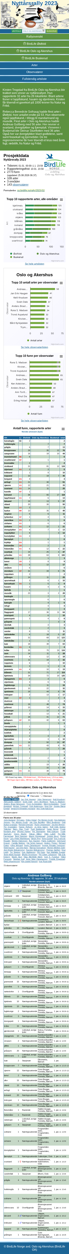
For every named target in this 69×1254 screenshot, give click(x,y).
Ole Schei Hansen (35, 843)
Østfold (16, 31)
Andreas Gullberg (11, 799)
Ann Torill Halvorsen (45, 809)
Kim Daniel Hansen (29, 861)
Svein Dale (27, 802)
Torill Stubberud (38, 829)
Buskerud (52, 31)
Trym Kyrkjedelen (34, 804)
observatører (20, 184)
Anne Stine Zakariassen (36, 859)
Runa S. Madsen (57, 802)
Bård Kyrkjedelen (51, 804)
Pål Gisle (41, 852)
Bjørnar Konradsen (38, 848)
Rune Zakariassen (32, 845)
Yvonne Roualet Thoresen (53, 845)
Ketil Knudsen (59, 799)
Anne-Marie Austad (12, 855)
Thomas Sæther (53, 850)
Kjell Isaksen (52, 831)
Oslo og (36, 51)
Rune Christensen (42, 825)
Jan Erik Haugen (28, 799)
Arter (34, 65)
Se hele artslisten (34, 263)
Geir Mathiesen (28, 852)
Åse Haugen (34, 841)
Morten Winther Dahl (56, 848)
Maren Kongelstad (37, 836)
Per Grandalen (10, 827)
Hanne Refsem (25, 827)
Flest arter (34, 796)
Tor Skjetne (15, 852)
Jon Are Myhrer (58, 825)
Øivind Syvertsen (29, 855)
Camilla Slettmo (18, 843)
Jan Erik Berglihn (37, 822)
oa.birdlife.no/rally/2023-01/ (31, 190)
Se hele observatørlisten (34, 347)
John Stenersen (44, 799)
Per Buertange (38, 831)
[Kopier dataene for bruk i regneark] (63, 429)
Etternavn (48, 796)
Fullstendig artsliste (34, 78)
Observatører (34, 72)
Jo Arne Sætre (41, 827)
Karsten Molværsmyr (35, 850)
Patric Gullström (48, 841)
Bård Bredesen (53, 822)
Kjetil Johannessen (12, 861)
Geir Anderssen (36, 806)
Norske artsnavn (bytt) (32, 432)
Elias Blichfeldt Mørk (33, 857)
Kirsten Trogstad (20, 806)
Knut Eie (48, 806)
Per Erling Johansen (48, 855)
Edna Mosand (16, 845)
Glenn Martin (20, 834)
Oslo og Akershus (32, 31)
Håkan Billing (35, 834)
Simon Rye (35, 838)
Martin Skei (17, 857)
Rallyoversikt (34, 36)
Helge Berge (52, 829)
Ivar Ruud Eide (45, 861)
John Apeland (9, 820)
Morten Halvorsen (19, 841)
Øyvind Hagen (23, 831)
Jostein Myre (53, 836)
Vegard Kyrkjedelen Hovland (23, 809)
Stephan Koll (18, 859)
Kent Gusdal (47, 838)
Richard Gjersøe (26, 825)
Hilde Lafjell (49, 834)
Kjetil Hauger (9, 848)
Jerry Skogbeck (41, 802)
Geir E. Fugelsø (51, 857)
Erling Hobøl (31, 820)
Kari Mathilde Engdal (56, 852)
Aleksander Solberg (12, 802)
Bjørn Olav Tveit (20, 829)
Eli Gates (20, 820)
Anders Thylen (50, 843)
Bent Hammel (21, 836)
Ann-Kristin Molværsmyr (14, 850)
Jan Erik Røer (22, 848)
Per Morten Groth (45, 820)
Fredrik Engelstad (57, 859)
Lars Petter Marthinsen (20, 838)
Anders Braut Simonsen (14, 804)
